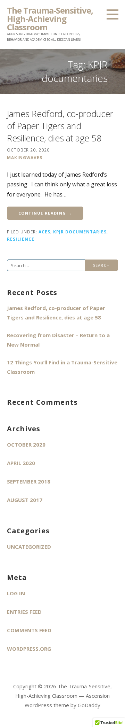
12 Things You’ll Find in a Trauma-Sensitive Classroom (62, 367)
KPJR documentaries (80, 231)
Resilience (20, 239)
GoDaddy (89, 705)
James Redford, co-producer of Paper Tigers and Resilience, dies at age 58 (60, 126)
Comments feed (29, 630)
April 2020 (21, 462)
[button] (115, 14)
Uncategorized (29, 546)
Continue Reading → (45, 213)
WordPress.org (29, 648)
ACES (44, 231)
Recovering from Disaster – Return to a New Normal (58, 340)
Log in (16, 593)
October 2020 (26, 444)
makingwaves (24, 157)
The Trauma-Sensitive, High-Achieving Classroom (50, 19)
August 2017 (24, 499)
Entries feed (24, 611)
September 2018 (28, 481)
